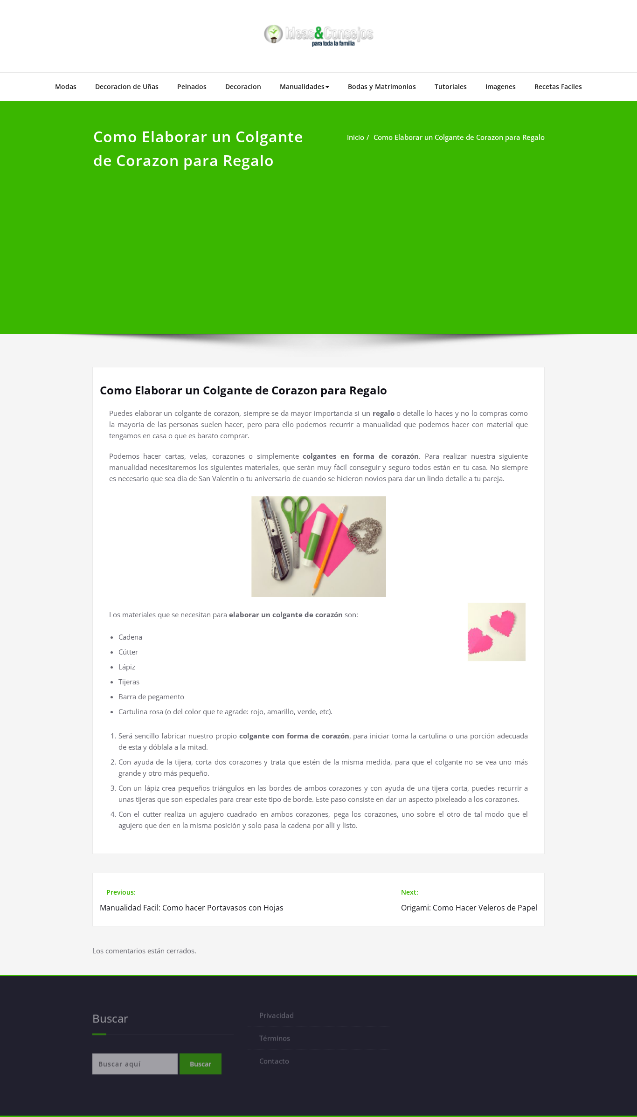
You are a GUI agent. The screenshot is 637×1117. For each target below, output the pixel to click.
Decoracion (243, 86)
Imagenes (500, 86)
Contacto (274, 1064)
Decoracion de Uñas (127, 86)
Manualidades (302, 86)
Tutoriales (451, 86)
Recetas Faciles (558, 86)
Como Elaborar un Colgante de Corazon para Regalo (459, 137)
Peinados (192, 86)
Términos (274, 1041)
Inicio (355, 137)
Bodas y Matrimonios (382, 86)
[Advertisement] (318, 242)
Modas (65, 86)
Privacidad (276, 1018)
